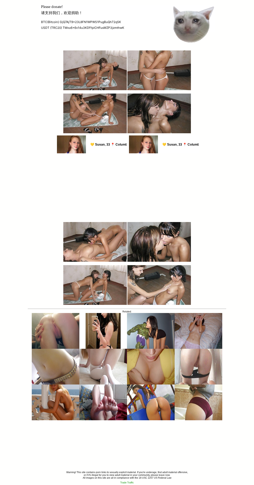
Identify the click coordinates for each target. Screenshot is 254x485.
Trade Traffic (127, 482)
